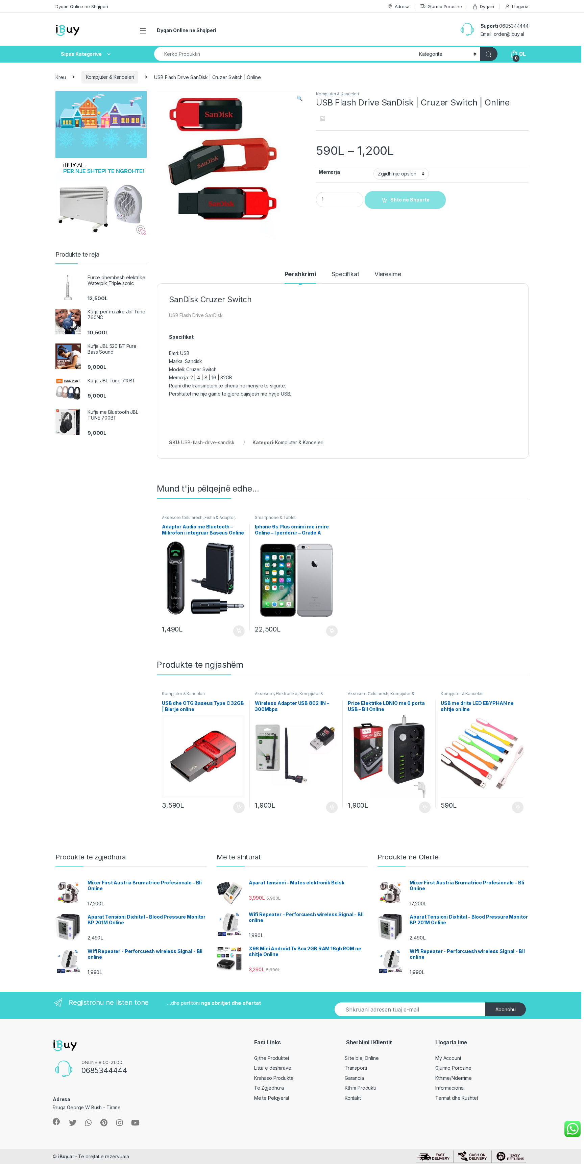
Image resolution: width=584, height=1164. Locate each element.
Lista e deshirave (272, 1068)
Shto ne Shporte (236, 631)
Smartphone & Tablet (275, 517)
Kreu (60, 77)
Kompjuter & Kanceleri (110, 77)
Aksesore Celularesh (182, 517)
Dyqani (487, 6)
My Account (448, 1058)
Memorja (329, 172)
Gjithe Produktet (271, 1058)
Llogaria (520, 6)
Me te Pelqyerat (271, 1098)
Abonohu (505, 1009)
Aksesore (264, 693)
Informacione (449, 1088)
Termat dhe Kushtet (456, 1098)
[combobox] (284, 54)
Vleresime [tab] (387, 274)
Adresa (402, 6)
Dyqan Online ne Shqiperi (81, 6)
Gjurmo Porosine (445, 6)
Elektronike (286, 693)
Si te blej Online (362, 1058)
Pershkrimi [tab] (301, 274)
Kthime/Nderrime (453, 1078)
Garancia (354, 1078)
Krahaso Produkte (274, 1078)
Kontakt (353, 1098)
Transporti (356, 1068)
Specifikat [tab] (345, 274)
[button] (299, 98)
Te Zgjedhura (269, 1088)
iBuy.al (66, 1156)
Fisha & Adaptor (219, 517)
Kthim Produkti (360, 1088)
